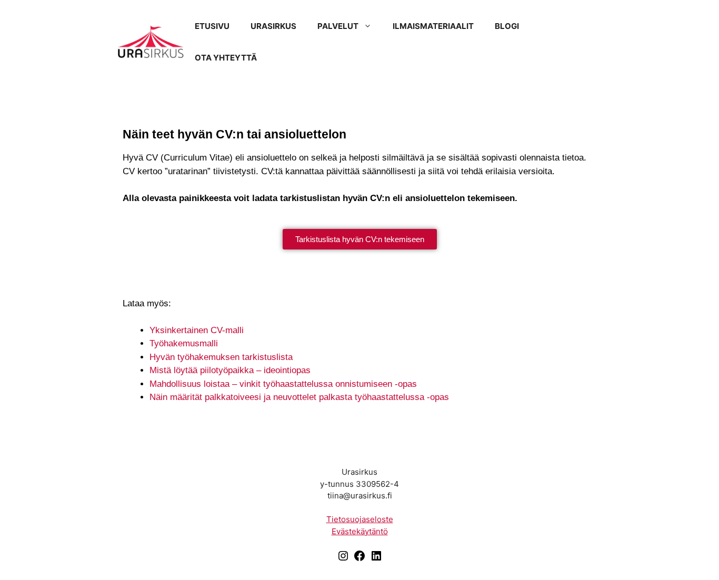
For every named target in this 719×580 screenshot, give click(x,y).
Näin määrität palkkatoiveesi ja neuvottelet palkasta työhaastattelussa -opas (299, 397)
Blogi (507, 26)
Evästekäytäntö (360, 531)
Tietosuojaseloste (359, 519)
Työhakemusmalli (183, 343)
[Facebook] (359, 559)
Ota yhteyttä (226, 58)
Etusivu (212, 26)
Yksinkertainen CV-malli (196, 330)
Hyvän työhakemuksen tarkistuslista (221, 357)
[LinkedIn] (376, 559)
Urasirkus (273, 26)
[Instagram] (343, 559)
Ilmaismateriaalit (433, 26)
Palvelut (337, 26)
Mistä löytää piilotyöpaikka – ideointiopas (230, 370)
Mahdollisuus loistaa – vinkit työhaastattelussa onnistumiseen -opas (283, 384)
